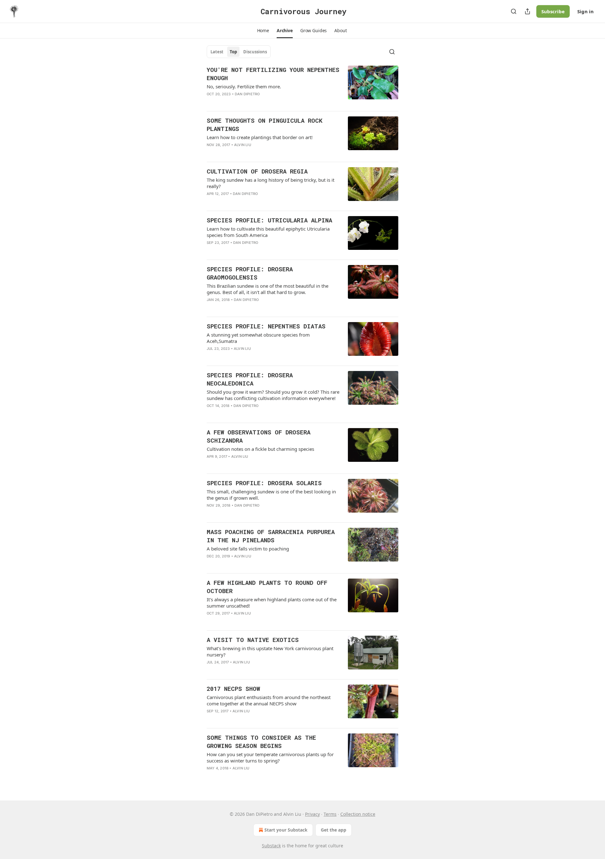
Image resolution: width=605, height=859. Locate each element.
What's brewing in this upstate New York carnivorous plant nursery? (270, 651)
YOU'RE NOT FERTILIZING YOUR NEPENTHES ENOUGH (273, 74)
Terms (330, 814)
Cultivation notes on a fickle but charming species (260, 449)
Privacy (312, 814)
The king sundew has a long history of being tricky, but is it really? (270, 183)
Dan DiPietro (247, 94)
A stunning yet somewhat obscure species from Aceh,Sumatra (258, 338)
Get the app (333, 830)
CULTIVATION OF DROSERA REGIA (257, 171)
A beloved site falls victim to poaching (248, 548)
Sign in (585, 11)
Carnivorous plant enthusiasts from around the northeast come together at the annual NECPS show (269, 700)
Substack (271, 846)
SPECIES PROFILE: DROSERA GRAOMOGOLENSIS (250, 273)
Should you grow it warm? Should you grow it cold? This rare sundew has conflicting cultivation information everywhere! (273, 395)
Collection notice (357, 814)
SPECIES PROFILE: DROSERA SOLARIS (264, 483)
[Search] (513, 11)
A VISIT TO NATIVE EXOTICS (253, 640)
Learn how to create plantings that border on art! (260, 137)
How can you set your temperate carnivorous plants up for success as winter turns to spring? (270, 757)
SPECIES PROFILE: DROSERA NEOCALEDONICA (250, 379)
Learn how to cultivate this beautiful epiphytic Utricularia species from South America (268, 232)
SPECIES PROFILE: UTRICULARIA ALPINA (269, 220)
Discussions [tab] (255, 52)
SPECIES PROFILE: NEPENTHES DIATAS (266, 326)
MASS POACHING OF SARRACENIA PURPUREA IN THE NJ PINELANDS (271, 536)
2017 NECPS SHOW (233, 688)
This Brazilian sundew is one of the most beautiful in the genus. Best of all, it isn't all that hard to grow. (267, 289)
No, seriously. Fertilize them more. (244, 86)
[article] (302, 86)
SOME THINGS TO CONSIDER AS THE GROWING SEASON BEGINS (261, 741)
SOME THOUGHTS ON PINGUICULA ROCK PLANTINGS (264, 124)
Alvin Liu (242, 145)
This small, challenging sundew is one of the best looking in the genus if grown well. (271, 494)
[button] (263, 30)
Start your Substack (286, 830)
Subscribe (553, 11)
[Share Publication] (527, 11)
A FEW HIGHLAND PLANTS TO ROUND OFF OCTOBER (267, 587)
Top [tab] (233, 52)
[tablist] (239, 51)
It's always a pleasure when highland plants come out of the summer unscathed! (272, 602)
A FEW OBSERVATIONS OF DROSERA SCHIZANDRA (258, 436)
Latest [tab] (216, 52)
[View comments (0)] (255, 153)
